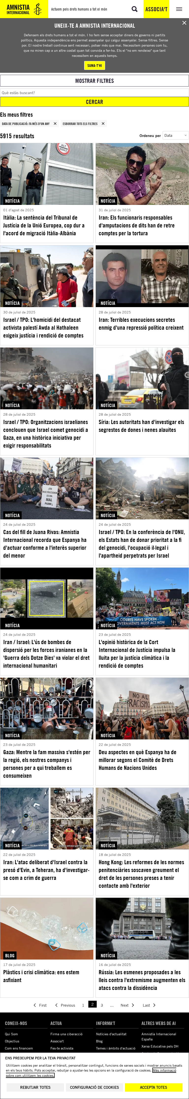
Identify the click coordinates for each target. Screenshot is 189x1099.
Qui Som (11, 1034)
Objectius (12, 1041)
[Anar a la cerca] (134, 9)
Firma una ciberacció (66, 1034)
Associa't (156, 9)
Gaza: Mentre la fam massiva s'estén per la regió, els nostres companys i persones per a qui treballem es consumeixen (46, 763)
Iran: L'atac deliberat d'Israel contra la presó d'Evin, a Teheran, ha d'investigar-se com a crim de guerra (46, 869)
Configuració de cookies (94, 1087)
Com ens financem (19, 1048)
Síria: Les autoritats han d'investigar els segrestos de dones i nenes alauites (141, 425)
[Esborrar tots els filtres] (103, 123)
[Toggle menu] (179, 9)
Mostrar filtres (94, 80)
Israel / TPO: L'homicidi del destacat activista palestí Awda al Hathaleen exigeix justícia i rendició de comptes (43, 327)
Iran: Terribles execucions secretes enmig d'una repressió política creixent (141, 323)
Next (124, 1005)
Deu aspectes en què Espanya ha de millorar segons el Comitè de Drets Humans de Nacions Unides (137, 759)
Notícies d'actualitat (111, 1034)
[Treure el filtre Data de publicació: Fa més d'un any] (55, 123)
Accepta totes (153, 1087)
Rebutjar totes (35, 1087)
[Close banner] (184, 22)
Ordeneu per (150, 135)
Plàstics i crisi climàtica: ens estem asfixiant (41, 976)
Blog (99, 1041)
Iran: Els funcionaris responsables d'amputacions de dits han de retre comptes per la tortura (137, 225)
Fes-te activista (61, 1048)
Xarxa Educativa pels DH (160, 1046)
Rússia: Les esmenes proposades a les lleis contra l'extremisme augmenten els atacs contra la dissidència (142, 979)
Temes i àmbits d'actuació (115, 1048)
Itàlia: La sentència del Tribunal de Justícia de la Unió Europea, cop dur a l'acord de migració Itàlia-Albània (44, 225)
